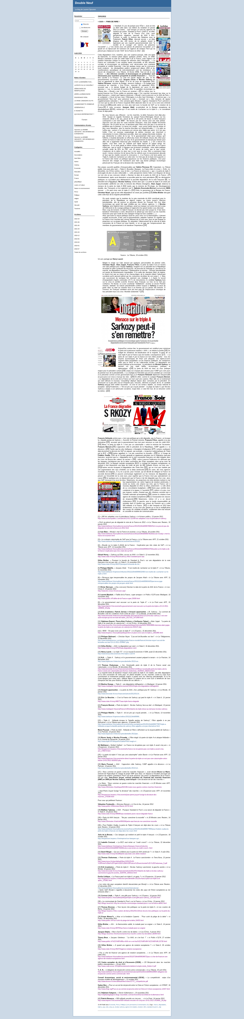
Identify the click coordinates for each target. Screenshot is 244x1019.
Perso (76, 192)
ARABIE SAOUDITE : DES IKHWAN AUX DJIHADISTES (84, 132)
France (76, 178)
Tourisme (77, 208)
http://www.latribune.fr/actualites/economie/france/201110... (119, 541)
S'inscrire (86, 24)
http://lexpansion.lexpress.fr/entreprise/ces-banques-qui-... (119, 838)
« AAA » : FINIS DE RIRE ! (108, 22)
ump (110, 1007)
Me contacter (84, 36)
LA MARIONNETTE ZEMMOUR (84, 104)
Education (77, 171)
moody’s (140, 1007)
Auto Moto (77, 158)
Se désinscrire (85, 27)
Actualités (77, 151)
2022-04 (76, 219)
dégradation (162, 1004)
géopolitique (78, 181)
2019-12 (76, 235)
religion (76, 198)
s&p (160, 1007)
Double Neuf (84, 3)
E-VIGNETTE (78, 111)
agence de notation (131, 1007)
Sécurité (76, 205)
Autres (76, 161)
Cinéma (76, 165)
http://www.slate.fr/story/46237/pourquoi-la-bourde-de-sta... (119, 564)
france (156, 1004)
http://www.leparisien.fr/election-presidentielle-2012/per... (118, 734)
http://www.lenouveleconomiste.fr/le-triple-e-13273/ (116, 654)
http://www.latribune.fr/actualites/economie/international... (119, 888)
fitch (145, 1007)
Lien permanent (131, 1004)
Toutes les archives (80, 252)
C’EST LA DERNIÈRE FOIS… (83, 82)
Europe (76, 175)
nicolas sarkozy (120, 1007)
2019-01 (76, 245)
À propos (84, 119)
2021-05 (76, 225)
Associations (78, 155)
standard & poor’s (152, 1007)
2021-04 (76, 229)
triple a (100, 1007)
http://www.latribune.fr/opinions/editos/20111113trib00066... (119, 717)
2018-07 (76, 249)
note (107, 1007)
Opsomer (77, 129)
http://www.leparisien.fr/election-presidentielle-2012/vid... (118, 768)
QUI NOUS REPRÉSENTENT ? (84, 114)
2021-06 (76, 222)
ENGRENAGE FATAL (81, 97)
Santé (76, 202)
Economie (77, 168)
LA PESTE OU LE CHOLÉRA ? (83, 85)
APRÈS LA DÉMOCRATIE (82, 94)
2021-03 (76, 232)
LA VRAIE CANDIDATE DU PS (83, 100)
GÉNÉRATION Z (79, 107)
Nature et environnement (82, 188)
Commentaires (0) (143, 1004)
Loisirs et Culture (79, 185)
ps (113, 1007)
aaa (104, 1007)
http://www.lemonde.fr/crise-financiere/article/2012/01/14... (119, 694)
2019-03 (76, 242)
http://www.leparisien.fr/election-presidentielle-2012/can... (119, 661)
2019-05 (76, 239)
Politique (76, 195)
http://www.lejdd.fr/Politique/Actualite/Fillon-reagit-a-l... (118, 741)
